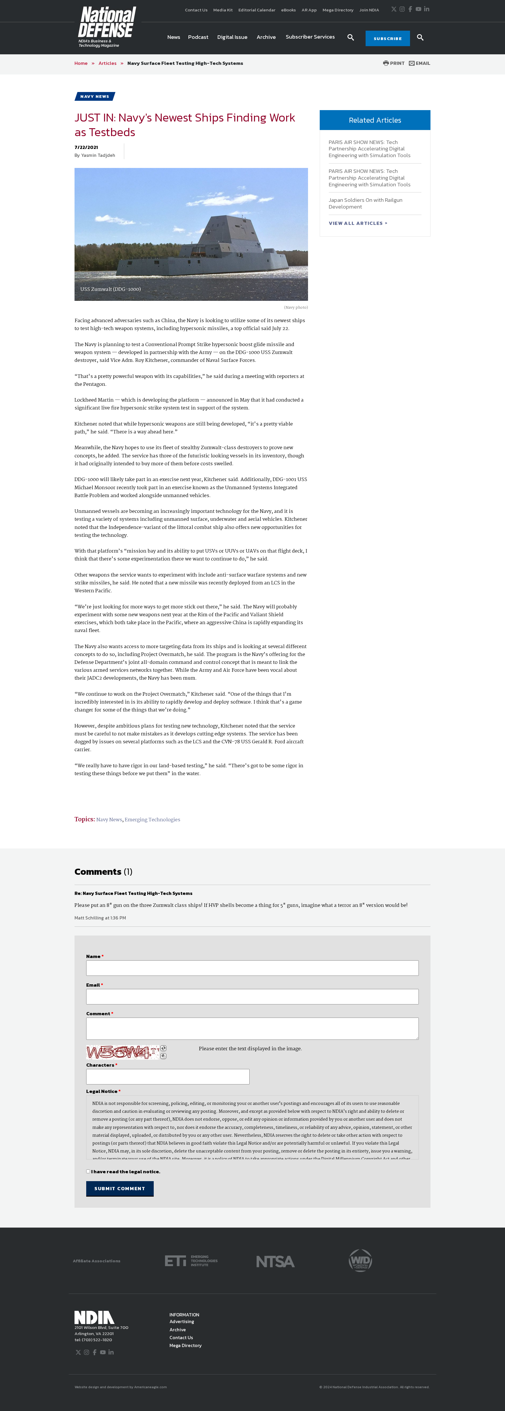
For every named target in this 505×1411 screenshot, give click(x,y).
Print (397, 63)
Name (95, 956)
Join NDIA (369, 9)
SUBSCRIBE (388, 38)
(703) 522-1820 (96, 1339)
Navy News (109, 820)
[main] (252, 651)
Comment (99, 1013)
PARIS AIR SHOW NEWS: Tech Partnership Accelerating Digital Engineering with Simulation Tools (370, 149)
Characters (101, 1065)
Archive (178, 1329)
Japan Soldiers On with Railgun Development (365, 203)
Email (422, 63)
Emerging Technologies (152, 820)
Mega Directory (338, 9)
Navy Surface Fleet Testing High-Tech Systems (185, 63)
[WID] (360, 1260)
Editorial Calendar (256, 9)
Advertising (182, 1321)
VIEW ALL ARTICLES (356, 223)
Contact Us (196, 9)
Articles (107, 63)
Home (81, 63)
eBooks (288, 9)
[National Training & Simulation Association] (276, 1260)
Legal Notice (103, 1091)
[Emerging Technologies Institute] (191, 1260)
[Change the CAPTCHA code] (163, 1048)
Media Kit (223, 9)
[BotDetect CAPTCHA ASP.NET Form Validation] (122, 1052)
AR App (309, 9)
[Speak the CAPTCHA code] (163, 1056)
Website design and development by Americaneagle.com (121, 1387)
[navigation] (252, 38)
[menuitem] (174, 38)
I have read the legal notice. (125, 1171)
